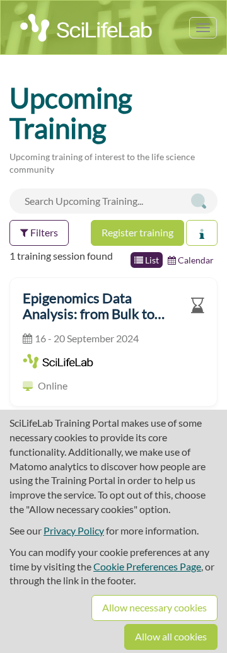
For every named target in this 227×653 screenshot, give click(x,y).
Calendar (195, 260)
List (151, 260)
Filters (43, 232)
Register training (137, 232)
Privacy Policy (74, 530)
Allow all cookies (171, 636)
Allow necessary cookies (154, 607)
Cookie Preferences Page (147, 566)
